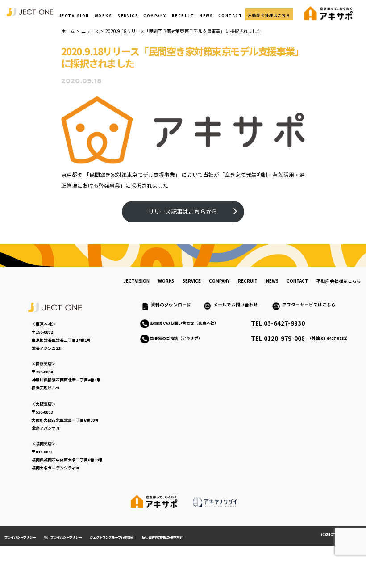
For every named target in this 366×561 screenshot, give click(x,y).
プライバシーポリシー (20, 537)
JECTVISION (74, 15)
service (192, 281)
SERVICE (127, 15)
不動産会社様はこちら (269, 15)
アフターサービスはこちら (309, 304)
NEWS (206, 15)
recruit (248, 281)
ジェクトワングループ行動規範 (111, 537)
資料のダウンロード (171, 304)
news (272, 281)
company (219, 281)
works (166, 281)
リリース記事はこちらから (182, 211)
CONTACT (230, 15)
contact (297, 281)
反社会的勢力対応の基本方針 (162, 537)
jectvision (136, 281)
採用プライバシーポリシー (63, 537)
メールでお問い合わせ (237, 304)
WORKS (103, 15)
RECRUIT (183, 15)
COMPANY (154, 15)
